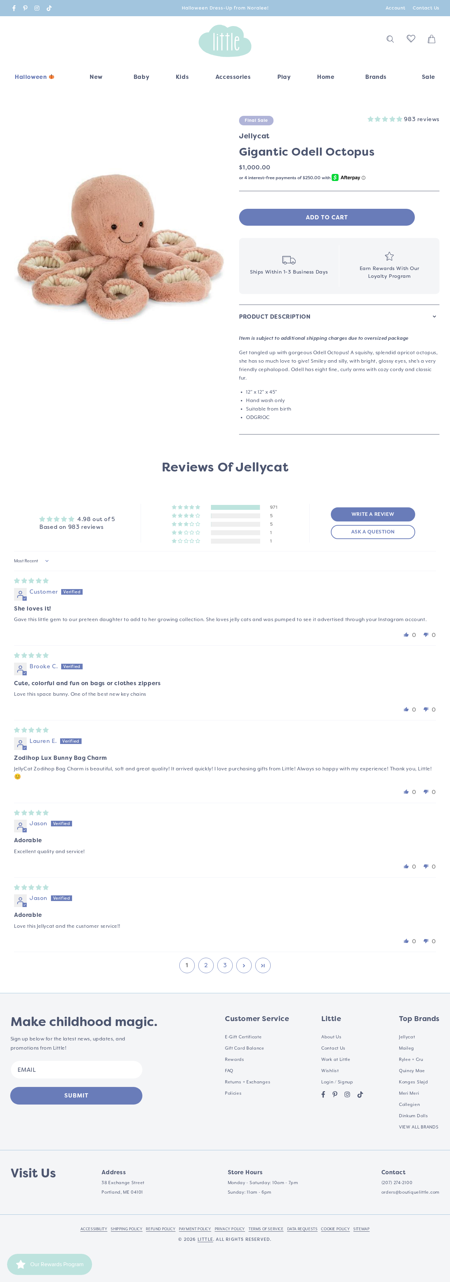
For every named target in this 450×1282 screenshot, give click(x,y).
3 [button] (225, 965)
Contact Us (426, 8)
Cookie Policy (335, 1229)
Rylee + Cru (411, 1059)
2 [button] (206, 965)
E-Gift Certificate (243, 1036)
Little (205, 1239)
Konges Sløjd (413, 1082)
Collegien (409, 1104)
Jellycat (407, 1036)
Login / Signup (337, 1082)
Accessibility (94, 1229)
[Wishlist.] (411, 40)
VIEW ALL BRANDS (419, 1127)
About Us (331, 1036)
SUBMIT (76, 1095)
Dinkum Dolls (413, 1115)
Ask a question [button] (372, 532)
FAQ (229, 1070)
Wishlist (330, 1070)
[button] (141, 79)
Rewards (234, 1059)
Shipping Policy (126, 1229)
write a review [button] (373, 514)
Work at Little (336, 1059)
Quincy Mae (412, 1070)
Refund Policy (160, 1229)
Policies (233, 1093)
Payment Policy (195, 1229)
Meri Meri (409, 1093)
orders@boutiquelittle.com (410, 1192)
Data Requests (302, 1229)
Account (396, 8)
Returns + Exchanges (247, 1082)
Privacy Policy (230, 1229)
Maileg (406, 1048)
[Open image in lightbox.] (119, 247)
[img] (31, 580)
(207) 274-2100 (397, 1182)
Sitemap (361, 1229)
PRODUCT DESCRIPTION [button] (274, 316)
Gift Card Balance (244, 1048)
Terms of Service (266, 1229)
